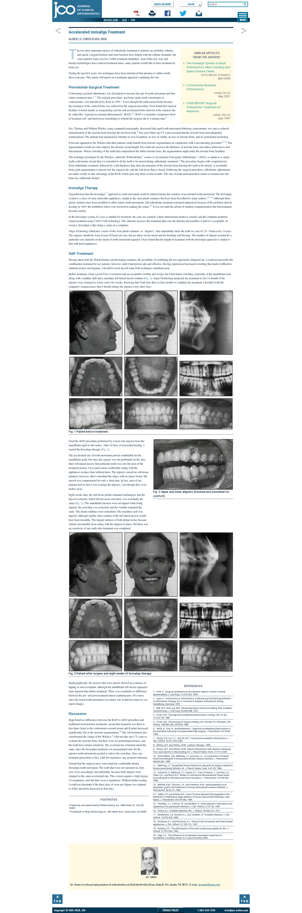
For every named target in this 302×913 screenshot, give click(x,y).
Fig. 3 (79, 503)
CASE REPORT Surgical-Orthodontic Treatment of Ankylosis (203, 107)
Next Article (243, 30)
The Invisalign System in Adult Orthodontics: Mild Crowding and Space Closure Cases (208, 67)
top (58, 899)
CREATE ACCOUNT (162, 4)
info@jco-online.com (236, 910)
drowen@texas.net (209, 884)
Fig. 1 (148, 278)
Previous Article (58, 30)
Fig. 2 (105, 449)
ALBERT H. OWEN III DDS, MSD (88, 38)
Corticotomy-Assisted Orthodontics (201, 87)
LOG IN (191, 4)
